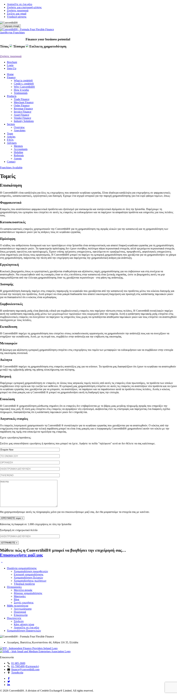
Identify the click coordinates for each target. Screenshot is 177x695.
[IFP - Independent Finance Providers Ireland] (29, 648)
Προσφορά (20, 611)
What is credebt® (23, 80)
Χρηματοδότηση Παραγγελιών (24, 630)
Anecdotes (19, 130)
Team (10, 133)
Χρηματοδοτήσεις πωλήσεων (30, 580)
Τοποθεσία (17, 672)
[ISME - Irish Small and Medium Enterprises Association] (35, 651)
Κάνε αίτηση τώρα (24, 624)
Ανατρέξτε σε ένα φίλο (19, 4)
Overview (19, 127)
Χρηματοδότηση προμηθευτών (31, 571)
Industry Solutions (24, 121)
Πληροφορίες (14, 586)
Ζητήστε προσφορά (17, 10)
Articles (11, 136)
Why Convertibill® (24, 86)
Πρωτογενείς (14, 618)
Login (10, 65)
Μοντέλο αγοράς (23, 590)
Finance (11, 77)
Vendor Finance (22, 117)
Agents (18, 158)
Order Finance (22, 105)
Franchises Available (11, 167)
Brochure (12, 62)
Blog (16, 599)
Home (10, 74)
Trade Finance (21, 99)
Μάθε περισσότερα (17, 605)
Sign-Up (11, 68)
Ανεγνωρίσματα (22, 608)
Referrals (19, 155)
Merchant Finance (24, 102)
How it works (21, 89)
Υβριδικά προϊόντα (24, 583)
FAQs (10, 139)
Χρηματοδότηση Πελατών (28, 577)
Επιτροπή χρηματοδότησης (28, 574)
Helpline (18, 152)
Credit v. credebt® (24, 83)
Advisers (12, 142)
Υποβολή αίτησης (16, 16)
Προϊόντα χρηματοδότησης (22, 568)
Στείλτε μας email (16, 13)
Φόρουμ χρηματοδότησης (28, 593)
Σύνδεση (19, 621)
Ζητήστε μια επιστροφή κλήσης (24, 7)
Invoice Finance (22, 111)
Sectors (11, 124)
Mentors (18, 146)
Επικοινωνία (20, 615)
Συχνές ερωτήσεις (24, 602)
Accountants (20, 149)
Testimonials (20, 93)
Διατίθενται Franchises (12, 32)
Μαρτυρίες (20, 596)
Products (11, 96)
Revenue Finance (23, 108)
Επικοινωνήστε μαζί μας (21, 555)
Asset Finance (21, 114)
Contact (11, 161)
